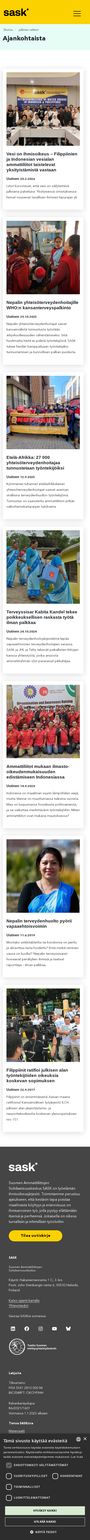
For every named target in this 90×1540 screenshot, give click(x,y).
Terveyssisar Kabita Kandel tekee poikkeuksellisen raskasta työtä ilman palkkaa (41, 617)
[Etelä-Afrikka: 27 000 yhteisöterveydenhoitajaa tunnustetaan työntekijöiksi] (43, 412)
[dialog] (45, 1487)
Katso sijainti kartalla (24, 1301)
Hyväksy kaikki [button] (45, 1511)
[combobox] (78, 1439)
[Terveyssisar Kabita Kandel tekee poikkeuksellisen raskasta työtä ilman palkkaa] (43, 567)
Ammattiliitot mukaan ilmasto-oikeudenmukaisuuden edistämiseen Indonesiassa (37, 771)
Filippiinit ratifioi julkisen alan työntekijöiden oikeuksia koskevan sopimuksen (37, 1075)
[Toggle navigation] (77, 12)
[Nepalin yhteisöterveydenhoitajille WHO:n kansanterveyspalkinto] (43, 257)
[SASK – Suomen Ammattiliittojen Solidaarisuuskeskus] (16, 12)
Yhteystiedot (18, 1306)
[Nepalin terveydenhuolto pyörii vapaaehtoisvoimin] (43, 876)
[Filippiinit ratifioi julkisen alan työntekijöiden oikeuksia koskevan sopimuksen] (43, 1025)
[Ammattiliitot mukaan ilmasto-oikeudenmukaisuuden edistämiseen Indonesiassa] (43, 721)
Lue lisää (77, 1457)
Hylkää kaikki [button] (45, 1522)
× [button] (85, 1439)
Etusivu (8, 29)
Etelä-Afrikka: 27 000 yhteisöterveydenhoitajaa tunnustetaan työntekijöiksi (35, 462)
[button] (45, 1532)
